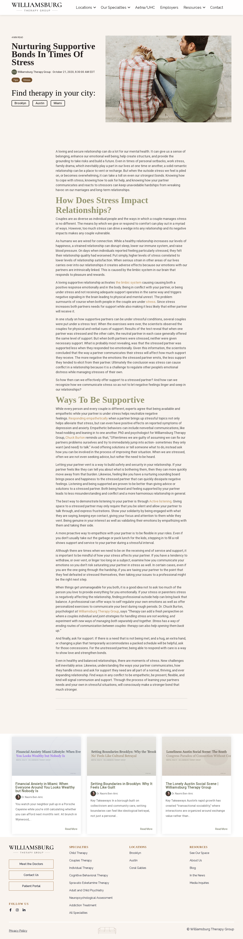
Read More (71, 829)
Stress (26, 80)
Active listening (160, 501)
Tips (15, 80)
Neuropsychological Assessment (91, 897)
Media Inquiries (199, 883)
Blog (193, 868)
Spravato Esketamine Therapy (89, 883)
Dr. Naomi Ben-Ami (32, 797)
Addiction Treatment (82, 905)
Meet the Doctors (31, 864)
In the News (197, 875)
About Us (196, 860)
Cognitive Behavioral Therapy (88, 875)
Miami (58, 103)
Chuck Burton (75, 437)
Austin (40, 103)
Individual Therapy (81, 868)
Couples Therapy (80, 860)
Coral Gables (137, 868)
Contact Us (31, 875)
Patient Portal (31, 886)
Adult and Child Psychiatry (86, 890)
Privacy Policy (18, 930)
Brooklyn (20, 103)
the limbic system (128, 282)
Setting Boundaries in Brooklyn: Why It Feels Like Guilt (121, 785)
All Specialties (78, 912)
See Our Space (199, 853)
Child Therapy (78, 853)
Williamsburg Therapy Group (34, 72)
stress (150, 302)
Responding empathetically (88, 418)
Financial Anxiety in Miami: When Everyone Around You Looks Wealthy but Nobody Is (45, 787)
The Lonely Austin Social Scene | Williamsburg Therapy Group (192, 785)
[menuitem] (86, 7)
